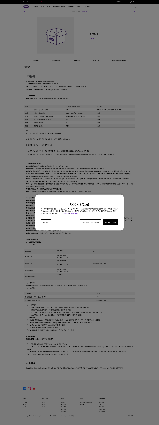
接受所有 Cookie (110, 222)
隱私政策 (74, 213)
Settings (46, 222)
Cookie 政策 (65, 213)
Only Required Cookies (90, 222)
